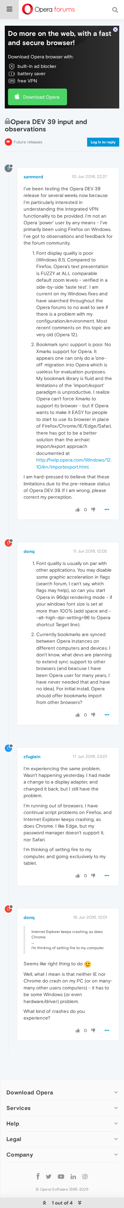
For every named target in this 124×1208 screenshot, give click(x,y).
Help (12, 1123)
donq (29, 551)
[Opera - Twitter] (49, 1176)
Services (18, 1108)
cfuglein (32, 756)
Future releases (28, 142)
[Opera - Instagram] (85, 1176)
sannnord (33, 176)
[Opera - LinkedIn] (73, 1176)
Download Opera (41, 97)
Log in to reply (103, 142)
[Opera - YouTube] (61, 1176)
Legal (14, 1139)
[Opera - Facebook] (38, 1176)
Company (19, 1154)
